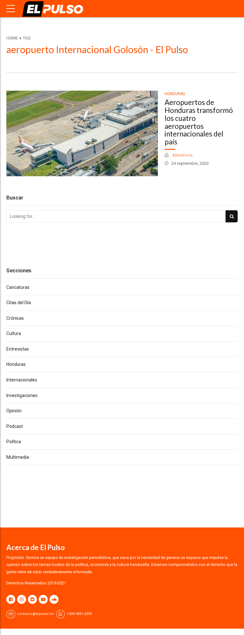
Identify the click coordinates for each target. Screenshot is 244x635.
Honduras (175, 94)
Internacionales (21, 379)
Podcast (14, 426)
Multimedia (17, 457)
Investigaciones (21, 395)
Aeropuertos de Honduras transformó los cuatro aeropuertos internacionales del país (199, 122)
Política (13, 441)
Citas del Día (18, 302)
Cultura (13, 333)
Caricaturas (18, 287)
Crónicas (15, 318)
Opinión (14, 410)
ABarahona (182, 155)
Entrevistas (17, 349)
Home (12, 38)
